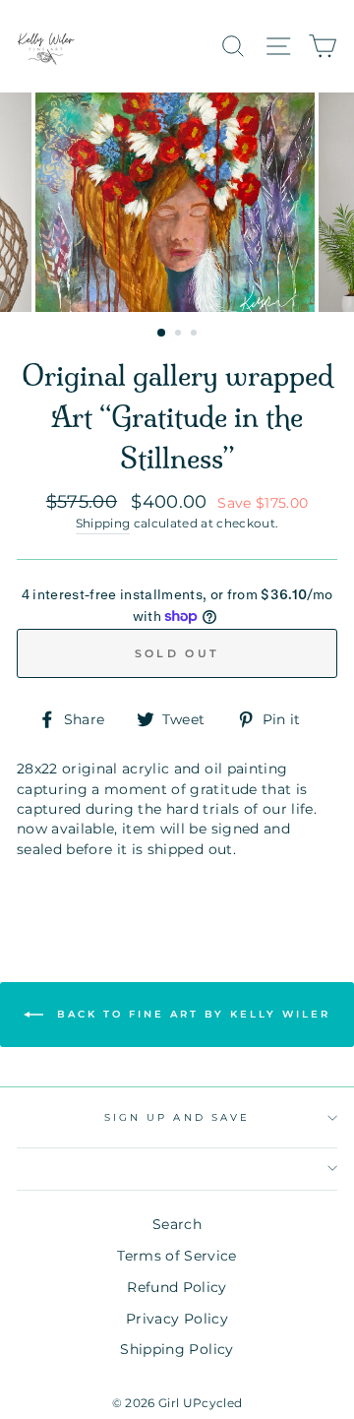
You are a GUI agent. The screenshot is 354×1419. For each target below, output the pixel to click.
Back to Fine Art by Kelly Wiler (190, 1014)
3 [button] (196, 334)
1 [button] (162, 334)
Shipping (103, 523)
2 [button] (180, 334)
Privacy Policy (177, 1318)
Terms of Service (176, 1256)
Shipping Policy (176, 1349)
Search (177, 1224)
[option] (177, 202)
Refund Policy (176, 1287)
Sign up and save (177, 1117)
